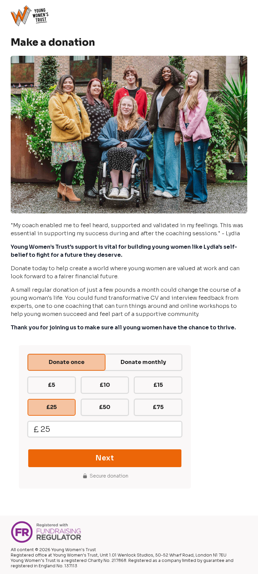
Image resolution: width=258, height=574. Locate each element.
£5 (51, 384)
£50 (104, 407)
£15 (158, 384)
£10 (105, 384)
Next (104, 458)
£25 (51, 407)
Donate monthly (143, 362)
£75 (158, 407)
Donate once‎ (67, 362)
